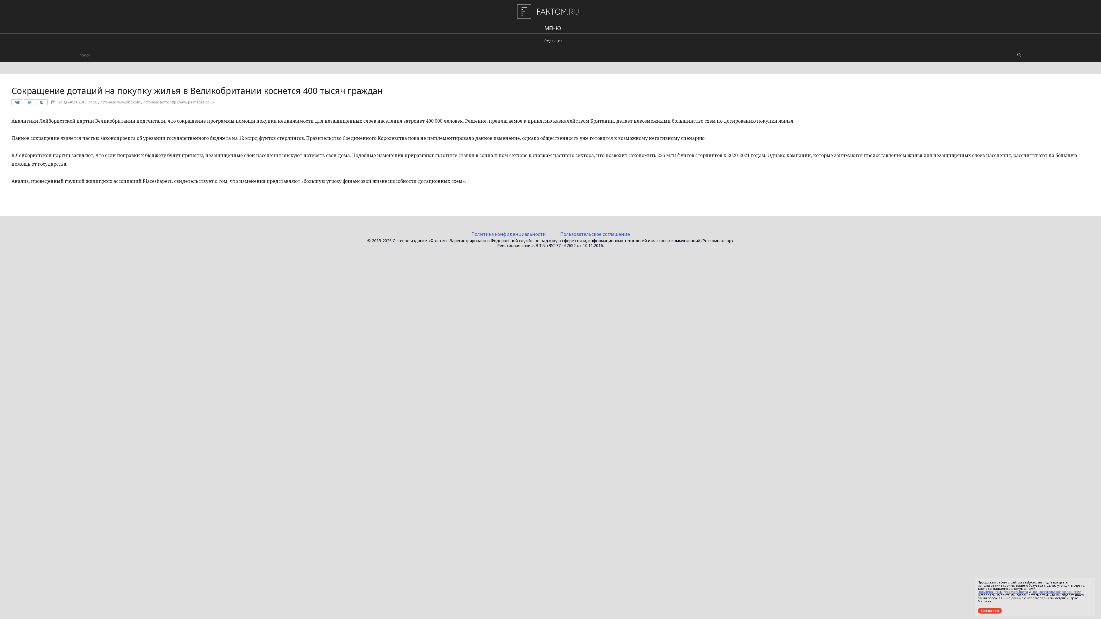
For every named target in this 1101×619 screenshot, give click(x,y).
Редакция (553, 40)
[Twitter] (29, 104)
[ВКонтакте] (17, 104)
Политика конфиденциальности (508, 234)
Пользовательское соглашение (595, 234)
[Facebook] (41, 104)
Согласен (990, 610)
